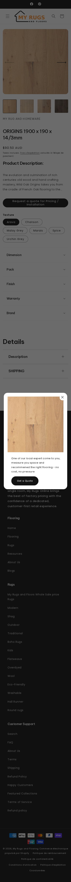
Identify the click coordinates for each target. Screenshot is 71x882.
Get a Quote (25, 480)
